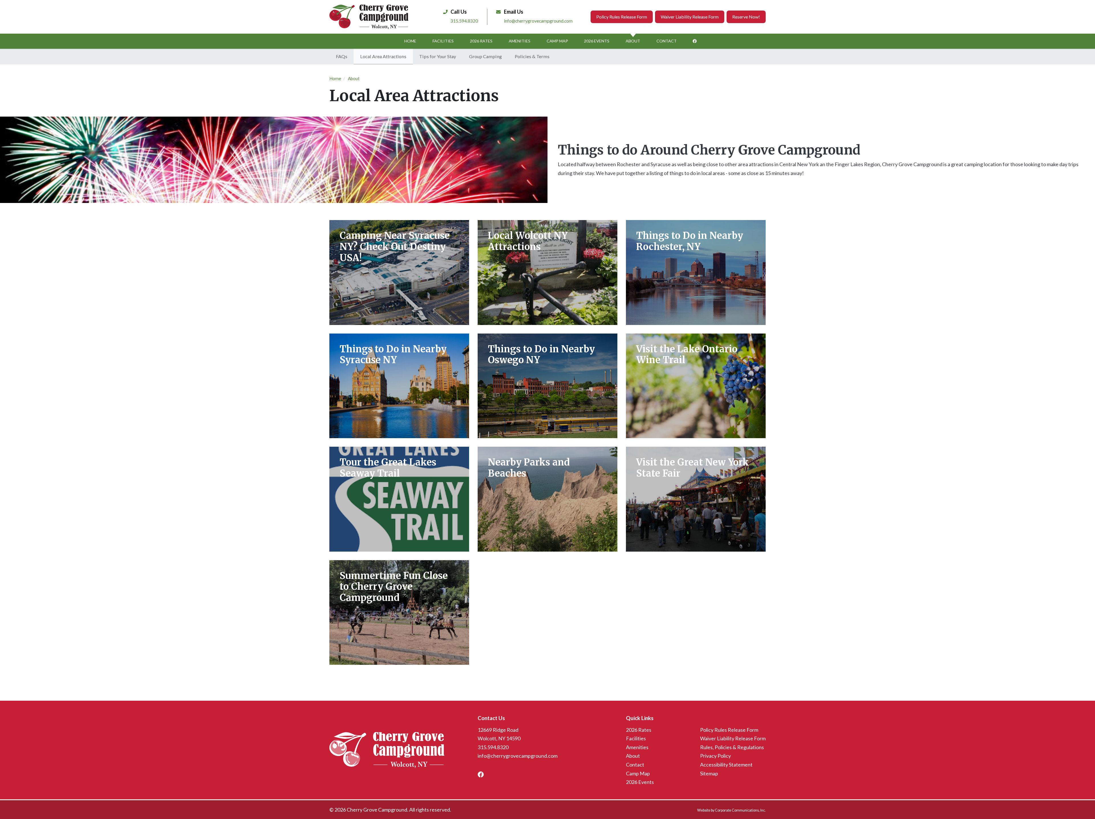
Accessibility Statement (726, 764)
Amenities (519, 40)
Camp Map (557, 40)
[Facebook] (695, 41)
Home (410, 40)
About (633, 40)
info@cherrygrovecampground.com (538, 20)
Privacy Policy (715, 756)
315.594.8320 (464, 20)
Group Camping (485, 56)
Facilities (443, 40)
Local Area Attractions (383, 56)
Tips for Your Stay (437, 56)
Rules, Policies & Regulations (732, 747)
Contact (666, 40)
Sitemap (709, 773)
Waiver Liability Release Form (690, 16)
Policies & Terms (532, 56)
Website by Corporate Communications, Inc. (731, 810)
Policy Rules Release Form (621, 16)
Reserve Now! (746, 16)
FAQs (341, 56)
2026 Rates (481, 40)
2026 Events (596, 40)
